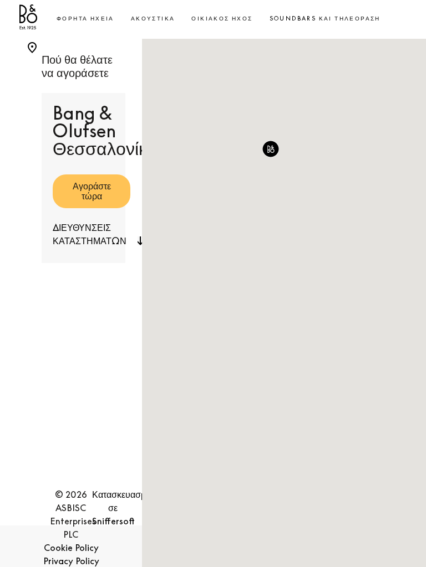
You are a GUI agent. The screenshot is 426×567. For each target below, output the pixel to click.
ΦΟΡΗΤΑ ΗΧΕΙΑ (85, 18)
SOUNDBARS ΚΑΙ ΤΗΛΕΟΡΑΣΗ (325, 18)
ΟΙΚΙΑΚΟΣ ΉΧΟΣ (221, 18)
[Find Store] (32, 45)
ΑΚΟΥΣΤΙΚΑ (153, 18)
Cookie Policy (71, 547)
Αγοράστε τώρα (92, 191)
